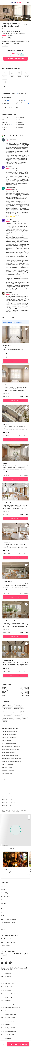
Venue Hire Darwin (6, 990)
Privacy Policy (4, 893)
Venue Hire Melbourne (7, 1010)
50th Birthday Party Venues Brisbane (10, 734)
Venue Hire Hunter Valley (7, 1004)
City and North (15, 810)
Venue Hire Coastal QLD (7, 987)
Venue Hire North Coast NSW (8, 1014)
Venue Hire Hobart (5, 1000)
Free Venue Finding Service (8, 922)
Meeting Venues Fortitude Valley (9, 785)
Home (3, 810)
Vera (2, 912)
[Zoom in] (29, 816)
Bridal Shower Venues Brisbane (9, 743)
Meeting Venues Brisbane (7, 782)
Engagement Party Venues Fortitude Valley (11, 761)
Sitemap (3, 929)
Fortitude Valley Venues (7, 767)
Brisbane (8, 810)
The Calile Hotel (6, 811)
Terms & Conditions (6, 896)
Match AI (3, 915)
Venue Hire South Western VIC (9, 1031)
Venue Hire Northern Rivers (8, 1017)
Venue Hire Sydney (6, 1038)
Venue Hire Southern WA (7, 1034)
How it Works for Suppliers (8, 942)
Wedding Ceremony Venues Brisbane (10, 797)
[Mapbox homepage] (4, 845)
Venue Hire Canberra (6, 980)
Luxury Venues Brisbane (7, 779)
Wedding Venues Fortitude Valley (9, 802)
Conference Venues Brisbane (8, 752)
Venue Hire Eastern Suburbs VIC (9, 993)
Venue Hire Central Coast (7, 983)
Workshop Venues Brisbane (8, 805)
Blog (2, 899)
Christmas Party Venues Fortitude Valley (11, 746)
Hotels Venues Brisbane (7, 776)
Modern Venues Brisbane (7, 788)
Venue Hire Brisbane (6, 976)
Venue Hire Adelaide (6, 973)
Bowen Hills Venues (6, 740)
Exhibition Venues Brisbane (8, 764)
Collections (4, 903)
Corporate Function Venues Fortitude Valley (11, 758)
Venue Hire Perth (5, 1024)
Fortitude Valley (23, 810)
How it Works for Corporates (8, 919)
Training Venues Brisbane (7, 794)
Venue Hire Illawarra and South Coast (11, 1007)
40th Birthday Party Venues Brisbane (10, 731)
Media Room (4, 889)
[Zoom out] (29, 818)
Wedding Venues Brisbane (8, 799)
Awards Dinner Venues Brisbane (9, 737)
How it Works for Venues (7, 938)
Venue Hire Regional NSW (8, 1028)
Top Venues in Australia (7, 926)
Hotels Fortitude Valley (7, 773)
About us (3, 886)
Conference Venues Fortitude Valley (10, 755)
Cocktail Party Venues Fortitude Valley (10, 749)
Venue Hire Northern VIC (7, 1021)
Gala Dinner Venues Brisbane (8, 770)
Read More (5, 46)
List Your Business (5, 945)
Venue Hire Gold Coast (7, 997)
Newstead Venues (6, 791)
